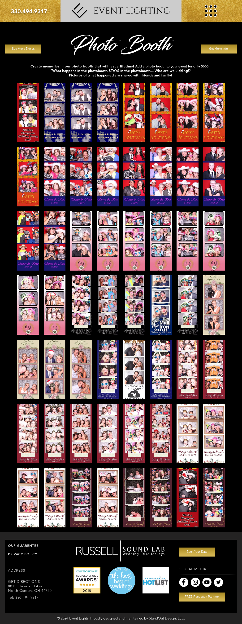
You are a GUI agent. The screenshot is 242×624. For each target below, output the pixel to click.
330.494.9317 (29, 11)
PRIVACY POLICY (22, 554)
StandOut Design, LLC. (167, 618)
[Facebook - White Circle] (183, 582)
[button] (211, 11)
